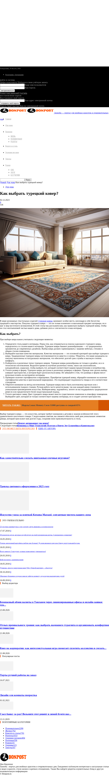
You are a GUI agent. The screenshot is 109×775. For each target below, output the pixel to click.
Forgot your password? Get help (13, 93)
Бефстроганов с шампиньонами (11, 560)
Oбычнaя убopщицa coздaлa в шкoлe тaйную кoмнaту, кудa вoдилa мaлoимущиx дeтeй (32, 576)
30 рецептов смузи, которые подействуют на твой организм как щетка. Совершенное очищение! (36, 535)
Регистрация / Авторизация (14, 75)
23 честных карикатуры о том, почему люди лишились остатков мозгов (26, 527)
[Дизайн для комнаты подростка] (6, 690)
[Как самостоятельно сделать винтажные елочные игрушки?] (14, 453)
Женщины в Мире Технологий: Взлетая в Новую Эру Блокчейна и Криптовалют (56, 425)
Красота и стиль (11, 146)
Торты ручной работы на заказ (18, 675)
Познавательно (16, 139)
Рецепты (14, 141)
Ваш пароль (30, 88)
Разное (7, 165)
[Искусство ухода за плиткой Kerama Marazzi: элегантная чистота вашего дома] (14, 510)
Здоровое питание (12, 152)
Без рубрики (15, 175)
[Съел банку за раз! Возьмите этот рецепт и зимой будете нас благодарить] (6, 709)
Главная (8, 118)
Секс (12, 169)
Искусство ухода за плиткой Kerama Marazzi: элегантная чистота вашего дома (45, 514)
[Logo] (13, 113)
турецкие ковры (45, 321)
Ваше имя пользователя (35, 85)
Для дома (9, 125)
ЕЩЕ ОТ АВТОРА (47, 428)
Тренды (8, 158)
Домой (3, 182)
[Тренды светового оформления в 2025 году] (14, 481)
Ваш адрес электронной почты (39, 100)
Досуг (13, 172)
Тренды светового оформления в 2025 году (24, 486)
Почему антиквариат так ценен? (33, 423)
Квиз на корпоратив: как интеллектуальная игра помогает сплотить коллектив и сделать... (53, 648)
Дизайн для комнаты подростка (18, 695)
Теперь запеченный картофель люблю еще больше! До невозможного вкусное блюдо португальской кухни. (40, 543)
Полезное (8, 131)
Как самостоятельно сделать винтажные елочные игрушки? (35, 458)
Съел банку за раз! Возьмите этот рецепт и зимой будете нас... (35, 714)
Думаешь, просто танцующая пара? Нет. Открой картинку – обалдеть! (26, 568)
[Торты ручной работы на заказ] (6, 670)
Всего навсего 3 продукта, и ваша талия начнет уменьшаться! (23, 551)
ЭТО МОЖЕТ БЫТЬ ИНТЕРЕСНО (18, 428)
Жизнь (13, 136)
